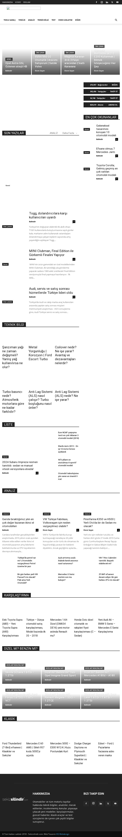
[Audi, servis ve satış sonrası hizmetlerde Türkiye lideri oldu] (13, 294)
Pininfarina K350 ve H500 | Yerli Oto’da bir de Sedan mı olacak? (100, 523)
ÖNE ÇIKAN (40, 53)
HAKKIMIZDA (7, 2)
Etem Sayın (48, 530)
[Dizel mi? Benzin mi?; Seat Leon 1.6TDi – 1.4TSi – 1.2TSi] (100, 696)
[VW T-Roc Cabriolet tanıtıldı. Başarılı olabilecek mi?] (90, 560)
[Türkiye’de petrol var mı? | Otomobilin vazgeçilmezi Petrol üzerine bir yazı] (8, 560)
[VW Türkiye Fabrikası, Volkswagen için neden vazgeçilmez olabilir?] (61, 506)
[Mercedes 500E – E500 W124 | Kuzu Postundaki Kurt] (61, 732)
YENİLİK (21, 20)
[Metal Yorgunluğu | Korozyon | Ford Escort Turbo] (41, 337)
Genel (9, 59)
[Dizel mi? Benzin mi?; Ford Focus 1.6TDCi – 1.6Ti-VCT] (21, 696)
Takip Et (114, 91)
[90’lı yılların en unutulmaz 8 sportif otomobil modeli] (49, 463)
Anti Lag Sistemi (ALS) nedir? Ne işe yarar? (67, 396)
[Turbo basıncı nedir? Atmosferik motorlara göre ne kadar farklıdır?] (14, 382)
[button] (116, 20)
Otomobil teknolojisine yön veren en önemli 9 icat (68, 476)
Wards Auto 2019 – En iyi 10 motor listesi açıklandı (68, 449)
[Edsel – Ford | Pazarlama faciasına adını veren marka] (109, 732)
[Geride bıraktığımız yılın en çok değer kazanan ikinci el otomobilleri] (20, 506)
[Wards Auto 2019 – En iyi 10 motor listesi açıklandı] (49, 449)
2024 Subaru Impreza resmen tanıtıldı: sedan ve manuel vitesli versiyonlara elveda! (20, 465)
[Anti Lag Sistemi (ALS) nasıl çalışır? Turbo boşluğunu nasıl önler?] (41, 382)
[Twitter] (112, 2)
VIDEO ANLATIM (65, 20)
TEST (53, 20)
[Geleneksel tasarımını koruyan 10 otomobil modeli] (89, 127)
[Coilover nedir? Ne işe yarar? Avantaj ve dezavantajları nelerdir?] (67, 337)
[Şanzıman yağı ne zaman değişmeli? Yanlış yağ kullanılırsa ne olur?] (14, 337)
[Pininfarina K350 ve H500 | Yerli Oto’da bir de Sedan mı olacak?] (102, 506)
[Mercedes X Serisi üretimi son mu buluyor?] (49, 577)
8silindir (8, 200)
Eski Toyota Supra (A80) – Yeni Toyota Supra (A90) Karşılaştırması (12, 627)
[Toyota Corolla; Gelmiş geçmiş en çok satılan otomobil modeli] (89, 166)
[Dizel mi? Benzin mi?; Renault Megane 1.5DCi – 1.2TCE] (61, 696)
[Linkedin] (107, 2)
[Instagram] (101, 2)
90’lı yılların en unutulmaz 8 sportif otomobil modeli (67, 463)
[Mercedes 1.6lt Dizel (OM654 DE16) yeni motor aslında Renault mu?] (61, 609)
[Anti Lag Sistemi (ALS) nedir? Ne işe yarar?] (67, 382)
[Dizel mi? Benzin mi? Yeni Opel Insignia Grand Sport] (61, 671)
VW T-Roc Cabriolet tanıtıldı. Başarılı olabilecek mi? (107, 561)
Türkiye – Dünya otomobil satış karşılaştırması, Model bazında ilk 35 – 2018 (36, 627)
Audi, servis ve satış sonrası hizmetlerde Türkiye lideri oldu (51, 291)
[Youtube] (117, 2)
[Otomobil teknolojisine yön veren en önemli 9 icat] (49, 477)
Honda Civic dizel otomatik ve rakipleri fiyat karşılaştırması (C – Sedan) (85, 627)
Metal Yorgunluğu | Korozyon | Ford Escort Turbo (40, 353)
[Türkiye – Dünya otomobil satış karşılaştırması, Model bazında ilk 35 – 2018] (37, 609)
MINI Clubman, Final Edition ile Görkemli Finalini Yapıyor (51, 253)
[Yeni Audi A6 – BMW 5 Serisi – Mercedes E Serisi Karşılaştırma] (109, 609)
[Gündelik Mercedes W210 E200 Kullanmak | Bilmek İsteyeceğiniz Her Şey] (105, 53)
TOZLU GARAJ (10, 20)
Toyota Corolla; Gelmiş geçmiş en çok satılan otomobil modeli (107, 170)
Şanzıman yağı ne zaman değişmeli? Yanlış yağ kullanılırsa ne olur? (13, 357)
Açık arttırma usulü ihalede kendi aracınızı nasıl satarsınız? (68, 561)
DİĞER (77, 20)
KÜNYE (18, 2)
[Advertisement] (40, 104)
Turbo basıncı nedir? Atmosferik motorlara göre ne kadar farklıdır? (13, 402)
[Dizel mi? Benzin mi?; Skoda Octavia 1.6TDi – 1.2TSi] (21, 671)
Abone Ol (113, 105)
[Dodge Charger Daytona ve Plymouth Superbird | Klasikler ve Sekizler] (85, 732)
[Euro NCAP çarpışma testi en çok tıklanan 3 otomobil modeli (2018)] (49, 436)
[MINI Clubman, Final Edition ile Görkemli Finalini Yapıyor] (13, 257)
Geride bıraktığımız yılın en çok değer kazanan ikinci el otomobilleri (18, 523)
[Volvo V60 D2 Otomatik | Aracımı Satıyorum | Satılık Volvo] (46, 53)
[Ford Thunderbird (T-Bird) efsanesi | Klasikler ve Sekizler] (13, 732)
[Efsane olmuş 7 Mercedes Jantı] (89, 150)
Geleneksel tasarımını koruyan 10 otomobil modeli (106, 130)
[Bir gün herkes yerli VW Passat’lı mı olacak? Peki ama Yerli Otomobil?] (8, 577)
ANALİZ (31, 20)
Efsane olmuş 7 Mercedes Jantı (105, 150)
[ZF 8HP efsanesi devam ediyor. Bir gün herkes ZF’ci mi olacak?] (90, 577)
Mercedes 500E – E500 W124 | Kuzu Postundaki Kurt (60, 747)
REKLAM (26, 2)
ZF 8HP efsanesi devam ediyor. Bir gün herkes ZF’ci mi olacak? (109, 577)
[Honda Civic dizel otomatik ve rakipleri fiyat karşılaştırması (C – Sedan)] (85, 609)
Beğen (115, 85)
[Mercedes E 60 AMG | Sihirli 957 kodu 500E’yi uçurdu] (37, 732)
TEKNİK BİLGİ (43, 20)
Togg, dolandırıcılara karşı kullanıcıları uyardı (48, 215)
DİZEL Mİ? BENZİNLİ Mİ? (15, 665)
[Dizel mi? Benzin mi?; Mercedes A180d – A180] (100, 671)
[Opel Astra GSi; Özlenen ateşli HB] (16, 53)
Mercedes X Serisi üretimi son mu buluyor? (66, 577)
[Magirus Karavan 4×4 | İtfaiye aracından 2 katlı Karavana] (75, 53)
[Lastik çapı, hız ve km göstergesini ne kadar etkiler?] (40, 171)
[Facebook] (96, 2)
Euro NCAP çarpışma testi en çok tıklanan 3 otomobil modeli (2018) (68, 435)
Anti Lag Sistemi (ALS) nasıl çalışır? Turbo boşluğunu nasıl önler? (40, 400)
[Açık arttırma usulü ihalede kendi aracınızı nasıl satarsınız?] (49, 560)
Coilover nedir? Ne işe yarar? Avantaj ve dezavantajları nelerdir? (65, 355)
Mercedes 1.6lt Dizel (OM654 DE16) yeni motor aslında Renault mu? (60, 627)
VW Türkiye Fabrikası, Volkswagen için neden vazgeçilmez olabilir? (56, 523)
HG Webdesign (62, 834)
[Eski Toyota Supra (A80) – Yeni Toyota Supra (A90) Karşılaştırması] (13, 609)
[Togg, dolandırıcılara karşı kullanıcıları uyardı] (13, 219)
